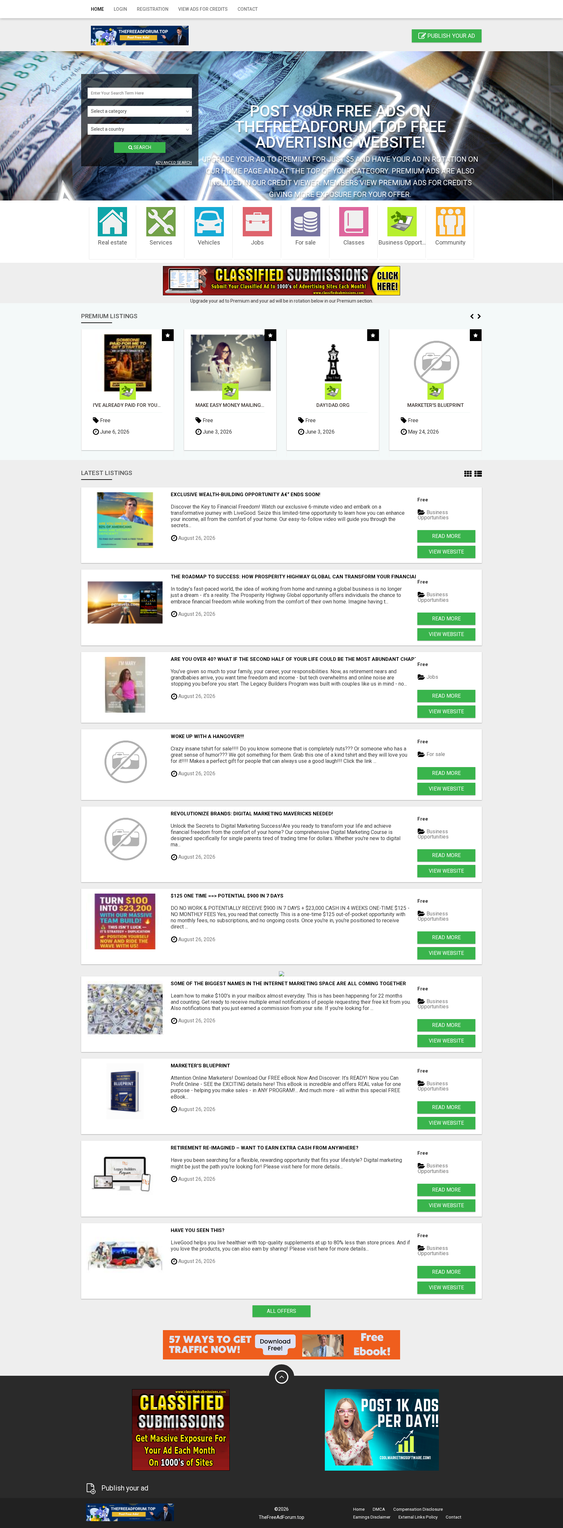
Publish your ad (450, 35)
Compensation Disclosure (418, 1509)
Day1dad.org (230, 405)
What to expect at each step (435, 405)
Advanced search (173, 162)
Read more (446, 536)
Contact (248, 9)
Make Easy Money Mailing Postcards (127, 405)
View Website (446, 552)
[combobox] (140, 111)
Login (120, 9)
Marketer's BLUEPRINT (333, 405)
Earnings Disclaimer (371, 1517)
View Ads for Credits (203, 9)
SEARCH (142, 147)
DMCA (379, 1509)
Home (97, 9)
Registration (152, 9)
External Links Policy (418, 1517)
